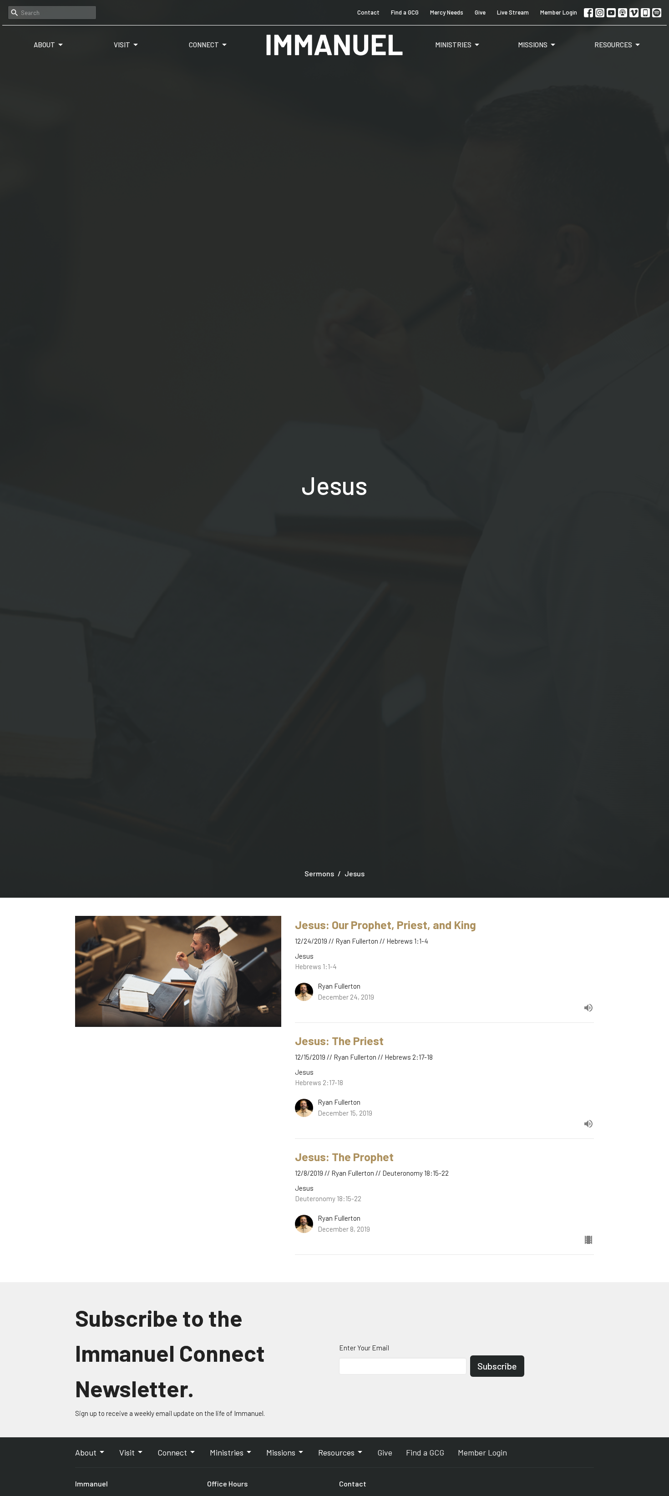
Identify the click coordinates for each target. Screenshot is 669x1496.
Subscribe (497, 1365)
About (44, 44)
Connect (204, 44)
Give (480, 12)
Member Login (558, 12)
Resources (613, 44)
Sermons (319, 873)
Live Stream (513, 12)
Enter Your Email (364, 1348)
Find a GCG (405, 12)
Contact (368, 12)
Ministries (453, 44)
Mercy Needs (446, 12)
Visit (122, 44)
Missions (532, 44)
